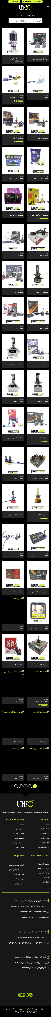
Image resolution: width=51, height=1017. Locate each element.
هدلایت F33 (18, 479)
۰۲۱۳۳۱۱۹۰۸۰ (40, 943)
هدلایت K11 (44, 742)
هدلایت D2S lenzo (41, 401)
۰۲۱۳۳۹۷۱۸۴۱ (14, 943)
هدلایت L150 (18, 742)
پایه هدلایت (45, 842)
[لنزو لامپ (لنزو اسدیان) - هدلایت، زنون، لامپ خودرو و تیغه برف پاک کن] (25, 7)
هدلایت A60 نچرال (41, 292)
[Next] (16, 786)
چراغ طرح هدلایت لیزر (40, 59)
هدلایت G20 (19, 628)
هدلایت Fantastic (17, 592)
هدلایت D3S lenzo (16, 401)
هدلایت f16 (44, 438)
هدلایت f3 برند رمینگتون (39, 479)
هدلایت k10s (19, 701)
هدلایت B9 (19, 329)
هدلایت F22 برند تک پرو (15, 438)
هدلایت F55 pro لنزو (16, 515)
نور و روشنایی (30, 15)
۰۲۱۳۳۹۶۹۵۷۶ (28, 917)
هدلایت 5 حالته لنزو (16, 215)
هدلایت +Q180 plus (16, 97)
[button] (47, 7)
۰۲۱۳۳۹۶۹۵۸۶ (26, 911)
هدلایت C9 (44, 365)
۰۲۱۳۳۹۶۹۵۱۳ (43, 917)
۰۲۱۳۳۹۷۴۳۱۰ (27, 943)
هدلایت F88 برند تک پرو (39, 592)
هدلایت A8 (19, 292)
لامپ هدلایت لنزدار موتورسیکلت (16, 60)
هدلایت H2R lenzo (41, 701)
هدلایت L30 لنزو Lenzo (40, 778)
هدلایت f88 (19, 556)
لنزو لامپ (25, 1009)
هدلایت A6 (19, 256)
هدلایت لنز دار (44, 838)
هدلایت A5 (44, 256)
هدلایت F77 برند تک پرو (39, 556)
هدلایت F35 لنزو (42, 515)
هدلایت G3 (44, 665)
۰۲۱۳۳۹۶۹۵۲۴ (27, 968)
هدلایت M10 (19, 778)
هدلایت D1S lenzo (16, 365)
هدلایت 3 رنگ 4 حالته (40, 179)
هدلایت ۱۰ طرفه (43, 138)
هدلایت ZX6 (43, 97)
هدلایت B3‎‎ (44, 329)
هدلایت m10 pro (43, 847)
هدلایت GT (19, 665)
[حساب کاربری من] (3, 7)
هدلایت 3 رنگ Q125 (16, 179)
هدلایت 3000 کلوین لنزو (40, 215)
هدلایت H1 (45, 833)
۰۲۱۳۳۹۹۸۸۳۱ (40, 968)
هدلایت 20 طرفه (17, 138)
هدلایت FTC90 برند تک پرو (39, 628)
